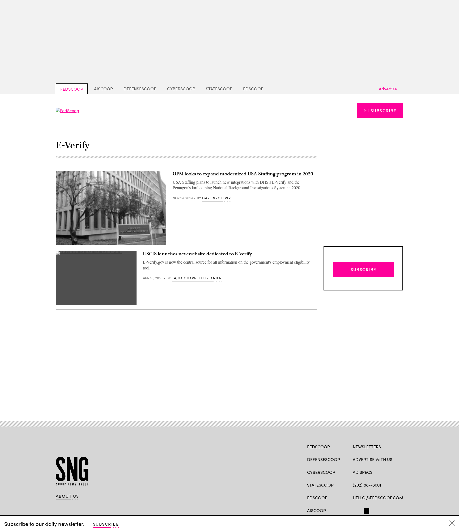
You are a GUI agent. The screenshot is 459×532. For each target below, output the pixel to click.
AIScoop (103, 88)
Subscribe (383, 110)
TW (366, 510)
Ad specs (362, 472)
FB (355, 510)
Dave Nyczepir (216, 198)
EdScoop (253, 88)
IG (384, 510)
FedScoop (71, 89)
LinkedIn (376, 510)
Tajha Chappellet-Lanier (197, 278)
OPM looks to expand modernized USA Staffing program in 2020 (243, 174)
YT (394, 510)
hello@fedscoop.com (378, 497)
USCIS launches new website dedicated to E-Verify (197, 254)
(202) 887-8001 (367, 485)
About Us (67, 496)
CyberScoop (181, 88)
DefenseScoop (140, 88)
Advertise (388, 88)
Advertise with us (372, 459)
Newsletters (367, 446)
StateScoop (219, 88)
